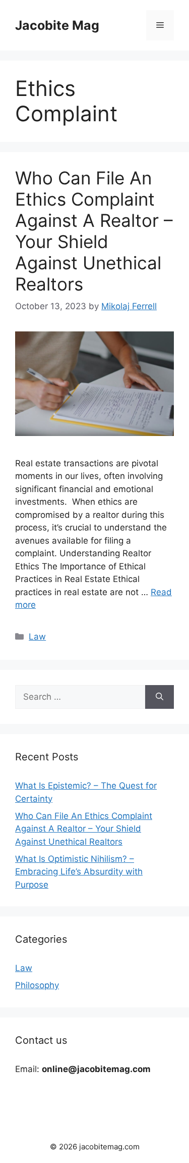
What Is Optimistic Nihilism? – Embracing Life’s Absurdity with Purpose (79, 872)
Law (37, 637)
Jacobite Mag (57, 25)
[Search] (159, 697)
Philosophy (37, 985)
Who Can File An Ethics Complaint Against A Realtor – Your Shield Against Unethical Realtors (94, 231)
